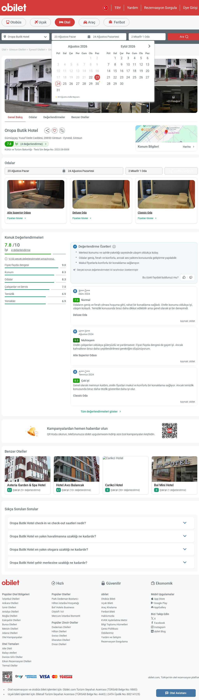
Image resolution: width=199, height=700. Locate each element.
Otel (66, 22)
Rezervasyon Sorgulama (114, 641)
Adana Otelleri (9, 633)
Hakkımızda (107, 615)
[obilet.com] (23, 11)
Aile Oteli (7, 648)
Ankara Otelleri (10, 603)
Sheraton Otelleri (61, 639)
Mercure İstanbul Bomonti (66, 615)
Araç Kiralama (109, 607)
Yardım (132, 8)
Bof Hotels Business (63, 607)
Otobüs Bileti (108, 598)
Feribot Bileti (108, 611)
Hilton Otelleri (59, 631)
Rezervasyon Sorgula (160, 8)
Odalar (33, 117)
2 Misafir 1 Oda (140, 36)
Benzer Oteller (80, 117)
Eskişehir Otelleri (11, 620)
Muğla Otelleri (9, 615)
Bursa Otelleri (9, 624)
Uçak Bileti (107, 603)
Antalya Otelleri (10, 611)
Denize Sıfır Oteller (12, 657)
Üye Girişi (190, 8)
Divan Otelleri (59, 644)
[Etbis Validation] (7, 677)
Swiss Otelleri (59, 635)
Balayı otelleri (9, 652)
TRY (117, 8)
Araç (91, 22)
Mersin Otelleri (10, 628)
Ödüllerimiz (107, 633)
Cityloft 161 (58, 611)
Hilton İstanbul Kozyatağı (65, 603)
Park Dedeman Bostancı (65, 598)
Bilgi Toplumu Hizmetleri (114, 624)
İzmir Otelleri (9, 607)
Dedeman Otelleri (61, 627)
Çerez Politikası (109, 628)
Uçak (42, 22)
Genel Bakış (15, 117)
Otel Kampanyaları (12, 637)
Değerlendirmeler (54, 117)
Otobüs (15, 22)
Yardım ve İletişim (111, 637)
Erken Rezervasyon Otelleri (16, 661)
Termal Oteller (9, 665)
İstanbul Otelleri (10, 598)
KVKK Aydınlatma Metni (114, 620)
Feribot (119, 22)
